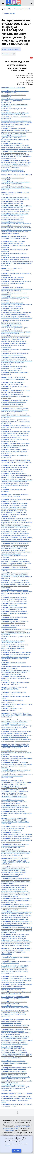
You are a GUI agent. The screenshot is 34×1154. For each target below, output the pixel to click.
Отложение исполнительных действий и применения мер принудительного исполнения (15, 322)
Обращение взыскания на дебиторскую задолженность (14, 608)
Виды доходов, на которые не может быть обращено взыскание (16, 771)
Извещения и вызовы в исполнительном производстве (13, 242)
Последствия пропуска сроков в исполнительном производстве (16, 206)
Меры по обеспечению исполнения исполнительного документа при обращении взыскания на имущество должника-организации (16, 726)
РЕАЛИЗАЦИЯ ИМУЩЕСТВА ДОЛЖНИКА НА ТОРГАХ (14, 688)
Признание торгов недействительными (11, 709)
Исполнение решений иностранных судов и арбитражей (13, 170)
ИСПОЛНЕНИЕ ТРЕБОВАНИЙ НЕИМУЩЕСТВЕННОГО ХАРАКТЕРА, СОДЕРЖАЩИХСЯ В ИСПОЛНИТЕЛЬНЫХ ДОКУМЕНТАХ (15, 861)
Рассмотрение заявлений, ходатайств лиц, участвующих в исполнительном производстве (14, 469)
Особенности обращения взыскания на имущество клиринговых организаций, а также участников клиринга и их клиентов (16, 575)
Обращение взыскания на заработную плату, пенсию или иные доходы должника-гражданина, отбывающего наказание (16, 765)
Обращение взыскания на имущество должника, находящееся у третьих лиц (14, 613)
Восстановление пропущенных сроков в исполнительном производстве (15, 210)
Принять (16, 1151)
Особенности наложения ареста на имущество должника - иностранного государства (15, 846)
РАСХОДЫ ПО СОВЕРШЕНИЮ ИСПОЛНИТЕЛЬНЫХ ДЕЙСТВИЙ (15, 998)
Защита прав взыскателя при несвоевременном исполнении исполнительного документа (15, 1021)
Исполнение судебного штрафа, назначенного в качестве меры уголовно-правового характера (15, 807)
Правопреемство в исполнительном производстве (12, 405)
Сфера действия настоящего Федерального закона (15, 92)
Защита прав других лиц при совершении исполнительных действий (15, 1026)
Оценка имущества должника (15, 654)
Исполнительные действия (14, 465)
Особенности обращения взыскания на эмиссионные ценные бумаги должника (15, 569)
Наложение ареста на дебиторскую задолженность (13, 641)
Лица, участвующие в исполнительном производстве (12, 383)
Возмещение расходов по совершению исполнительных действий (15, 1006)
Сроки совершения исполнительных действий (12, 309)
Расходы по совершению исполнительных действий (14, 1002)
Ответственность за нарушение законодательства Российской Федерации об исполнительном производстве (16, 980)
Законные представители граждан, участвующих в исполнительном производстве (15, 421)
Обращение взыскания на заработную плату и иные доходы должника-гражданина (16, 752)
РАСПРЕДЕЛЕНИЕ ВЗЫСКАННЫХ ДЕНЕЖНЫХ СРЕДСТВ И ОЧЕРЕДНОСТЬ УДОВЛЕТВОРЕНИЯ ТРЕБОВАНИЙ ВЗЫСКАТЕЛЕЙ (16, 951)
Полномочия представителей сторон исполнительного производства (15, 432)
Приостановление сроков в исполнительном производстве (14, 214)
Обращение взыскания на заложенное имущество (14, 618)
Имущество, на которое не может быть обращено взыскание (14, 622)
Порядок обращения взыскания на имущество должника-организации (16, 721)
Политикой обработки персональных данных (16, 1127)
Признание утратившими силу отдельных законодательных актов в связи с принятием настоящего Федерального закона (16, 1099)
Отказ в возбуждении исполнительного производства (12, 278)
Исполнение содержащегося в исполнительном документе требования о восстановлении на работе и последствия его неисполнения (16, 880)
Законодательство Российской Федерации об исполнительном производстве (15, 100)
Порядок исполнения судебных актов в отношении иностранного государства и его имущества (16, 828)
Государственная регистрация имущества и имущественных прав (16, 476)
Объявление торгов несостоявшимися (12, 701)
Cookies (7, 1146)
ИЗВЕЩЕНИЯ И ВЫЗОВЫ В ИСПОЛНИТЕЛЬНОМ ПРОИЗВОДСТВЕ (14, 237)
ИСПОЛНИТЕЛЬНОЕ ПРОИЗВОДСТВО (11, 269)
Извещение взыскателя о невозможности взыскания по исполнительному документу (14, 368)
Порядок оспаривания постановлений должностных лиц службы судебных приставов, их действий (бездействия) (15, 1087)
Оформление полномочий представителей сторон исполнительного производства (15, 415)
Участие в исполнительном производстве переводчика (14, 436)
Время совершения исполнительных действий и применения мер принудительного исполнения (16, 304)
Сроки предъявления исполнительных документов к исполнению (16, 222)
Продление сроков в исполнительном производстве (12, 218)
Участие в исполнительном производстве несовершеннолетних (14, 401)
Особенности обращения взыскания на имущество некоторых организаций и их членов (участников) (14, 599)
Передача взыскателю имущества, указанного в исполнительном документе (15, 678)
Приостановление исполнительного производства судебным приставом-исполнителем (15, 331)
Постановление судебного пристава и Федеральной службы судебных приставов (16, 187)
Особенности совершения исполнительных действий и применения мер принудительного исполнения (16, 840)
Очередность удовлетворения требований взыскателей (16, 962)
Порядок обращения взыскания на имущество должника (16, 500)
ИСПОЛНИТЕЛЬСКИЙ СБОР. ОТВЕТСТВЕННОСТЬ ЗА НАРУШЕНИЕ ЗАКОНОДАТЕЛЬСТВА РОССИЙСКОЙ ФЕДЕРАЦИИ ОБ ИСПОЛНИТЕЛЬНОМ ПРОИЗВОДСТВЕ (14, 969)
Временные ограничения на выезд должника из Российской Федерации (17, 480)
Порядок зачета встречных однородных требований (15, 683)
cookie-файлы (9, 1130)
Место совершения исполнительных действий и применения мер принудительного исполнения (16, 289)
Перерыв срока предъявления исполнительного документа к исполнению (16, 226)
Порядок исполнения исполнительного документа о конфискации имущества (16, 813)
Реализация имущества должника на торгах (13, 693)
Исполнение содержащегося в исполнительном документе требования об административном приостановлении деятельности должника (16, 907)
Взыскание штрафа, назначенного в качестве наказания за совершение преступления (14, 801)
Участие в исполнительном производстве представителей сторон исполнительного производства (14, 410)
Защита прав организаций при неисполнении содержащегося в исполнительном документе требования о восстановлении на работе (15, 1031)
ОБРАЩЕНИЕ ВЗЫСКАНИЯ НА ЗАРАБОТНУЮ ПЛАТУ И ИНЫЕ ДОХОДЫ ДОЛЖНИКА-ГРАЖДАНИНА (15, 746)
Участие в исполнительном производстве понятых (14, 440)
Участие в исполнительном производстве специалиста (14, 446)
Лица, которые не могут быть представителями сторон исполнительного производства (16, 427)
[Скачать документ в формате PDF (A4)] (31, 57)
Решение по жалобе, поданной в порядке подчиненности (16, 1082)
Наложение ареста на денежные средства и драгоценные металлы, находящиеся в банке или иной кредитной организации (16, 631)
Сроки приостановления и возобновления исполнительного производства (14, 345)
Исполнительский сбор (13, 976)
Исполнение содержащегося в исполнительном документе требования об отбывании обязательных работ (16, 923)
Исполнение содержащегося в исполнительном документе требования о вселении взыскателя (16, 900)
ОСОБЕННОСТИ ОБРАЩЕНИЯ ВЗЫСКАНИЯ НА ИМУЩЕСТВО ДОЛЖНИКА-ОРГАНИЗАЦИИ (16, 715)
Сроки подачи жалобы (13, 1061)
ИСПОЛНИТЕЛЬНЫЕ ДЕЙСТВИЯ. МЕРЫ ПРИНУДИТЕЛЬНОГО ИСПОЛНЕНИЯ (16, 461)
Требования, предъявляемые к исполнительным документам (15, 183)
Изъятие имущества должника (16, 652)
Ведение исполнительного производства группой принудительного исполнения (15, 298)
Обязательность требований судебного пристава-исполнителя (15, 113)
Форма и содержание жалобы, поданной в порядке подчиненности (16, 1068)
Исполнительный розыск (13, 473)
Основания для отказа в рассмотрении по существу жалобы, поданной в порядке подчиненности (14, 1073)
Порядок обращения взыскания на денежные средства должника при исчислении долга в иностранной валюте (16, 531)
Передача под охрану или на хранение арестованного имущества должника (15, 658)
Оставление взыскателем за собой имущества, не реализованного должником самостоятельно (15, 672)
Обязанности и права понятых (15, 443)
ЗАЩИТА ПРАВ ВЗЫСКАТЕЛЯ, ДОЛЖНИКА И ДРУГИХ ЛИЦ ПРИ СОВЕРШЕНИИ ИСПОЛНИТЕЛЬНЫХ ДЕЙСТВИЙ (15, 1013)
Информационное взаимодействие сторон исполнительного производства (15, 396)
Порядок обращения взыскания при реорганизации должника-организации (16, 740)
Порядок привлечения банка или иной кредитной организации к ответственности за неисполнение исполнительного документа (16, 987)
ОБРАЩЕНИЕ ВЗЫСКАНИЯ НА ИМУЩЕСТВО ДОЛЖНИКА (14, 495)
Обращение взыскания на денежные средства (14, 515)
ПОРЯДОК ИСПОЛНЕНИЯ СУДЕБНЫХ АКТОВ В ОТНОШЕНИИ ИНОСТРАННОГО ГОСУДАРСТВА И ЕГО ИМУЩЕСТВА (15, 820)
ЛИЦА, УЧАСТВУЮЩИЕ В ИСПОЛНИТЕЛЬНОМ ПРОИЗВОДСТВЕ (14, 378)
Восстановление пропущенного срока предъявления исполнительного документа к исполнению (16, 231)
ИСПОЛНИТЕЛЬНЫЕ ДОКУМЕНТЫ (16, 175)
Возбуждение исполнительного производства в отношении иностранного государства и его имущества (16, 834)
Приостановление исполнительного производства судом (14, 327)
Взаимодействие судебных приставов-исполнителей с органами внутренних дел (14, 451)
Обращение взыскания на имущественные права (14, 604)
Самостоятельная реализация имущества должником (16, 667)
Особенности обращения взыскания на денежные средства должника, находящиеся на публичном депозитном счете (16, 592)
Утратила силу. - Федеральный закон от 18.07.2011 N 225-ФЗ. (16, 993)
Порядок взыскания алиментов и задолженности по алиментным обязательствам (17, 775)
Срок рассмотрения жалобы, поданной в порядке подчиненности (15, 1078)
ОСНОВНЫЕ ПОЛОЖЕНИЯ (13, 88)
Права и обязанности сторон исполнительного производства (15, 391)
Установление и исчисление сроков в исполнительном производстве (15, 198)
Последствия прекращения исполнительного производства (14, 354)
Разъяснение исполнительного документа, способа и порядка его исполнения (16, 283)
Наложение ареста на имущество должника (13, 626)
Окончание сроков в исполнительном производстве (12, 202)
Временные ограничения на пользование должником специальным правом (15, 485)
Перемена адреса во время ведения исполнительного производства (15, 258)
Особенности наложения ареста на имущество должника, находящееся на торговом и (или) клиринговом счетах (14, 647)
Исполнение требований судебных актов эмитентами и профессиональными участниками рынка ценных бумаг (15, 138)
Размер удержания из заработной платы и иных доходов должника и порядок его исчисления (16, 758)
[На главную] (13, 3)
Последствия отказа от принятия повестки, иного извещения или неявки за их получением (17, 263)
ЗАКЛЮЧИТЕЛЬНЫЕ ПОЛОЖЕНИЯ (16, 1093)
